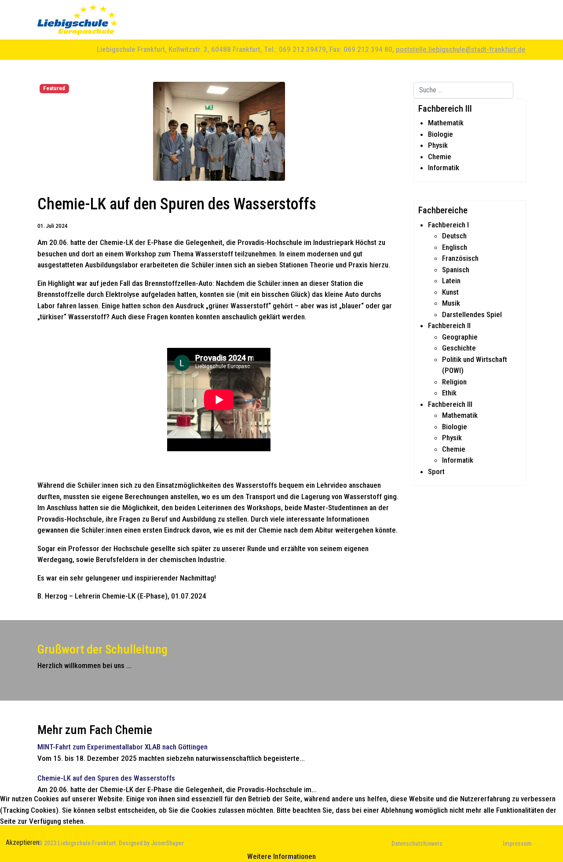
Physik (438, 145)
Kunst (450, 292)
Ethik (449, 392)
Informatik (443, 167)
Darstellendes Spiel (472, 314)
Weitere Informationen (281, 856)
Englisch (454, 247)
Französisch (460, 258)
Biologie (440, 134)
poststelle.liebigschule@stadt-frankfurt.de (461, 49)
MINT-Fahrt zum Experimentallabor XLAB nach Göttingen (122, 746)
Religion (454, 381)
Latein (451, 280)
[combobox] (463, 90)
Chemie (439, 156)
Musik (451, 303)
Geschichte (459, 347)
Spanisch (455, 269)
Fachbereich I (448, 224)
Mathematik (446, 122)
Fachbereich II (449, 325)
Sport (436, 471)
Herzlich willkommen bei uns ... (84, 665)
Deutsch (454, 235)
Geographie (460, 336)
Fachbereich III (450, 404)
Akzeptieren (22, 842)
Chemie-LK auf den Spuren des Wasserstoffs (106, 778)
